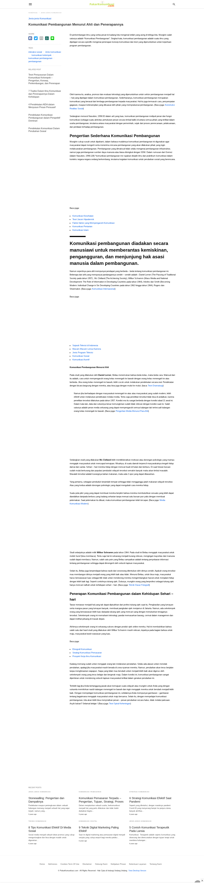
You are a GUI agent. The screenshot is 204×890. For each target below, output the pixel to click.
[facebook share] (30, 38)
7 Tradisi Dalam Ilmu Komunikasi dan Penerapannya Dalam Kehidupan (44, 94)
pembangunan (34, 61)
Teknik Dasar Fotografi (139, 585)
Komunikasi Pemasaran (90, 792)
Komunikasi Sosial (80, 356)
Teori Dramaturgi (155, 385)
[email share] (41, 38)
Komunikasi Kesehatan (82, 216)
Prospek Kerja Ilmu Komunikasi (86, 656)
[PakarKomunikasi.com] (102, 4)
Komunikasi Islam (80, 230)
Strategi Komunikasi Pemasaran (87, 652)
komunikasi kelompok (41, 55)
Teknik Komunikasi (37, 821)
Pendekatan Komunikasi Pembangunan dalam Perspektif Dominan (44, 118)
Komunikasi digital (88, 821)
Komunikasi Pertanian (82, 226)
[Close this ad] (202, 880)
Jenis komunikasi (53, 52)
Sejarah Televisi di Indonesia (85, 345)
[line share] (52, 38)
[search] (174, 4)
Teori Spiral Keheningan (119, 703)
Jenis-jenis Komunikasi (51, 12)
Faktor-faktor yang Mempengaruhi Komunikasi (93, 223)
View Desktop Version (137, 871)
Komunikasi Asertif (80, 359)
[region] (122, 70)
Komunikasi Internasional (103, 289)
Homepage (33, 12)
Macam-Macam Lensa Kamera (86, 349)
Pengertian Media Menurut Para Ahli (132, 411)
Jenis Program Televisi (82, 352)
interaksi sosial (35, 52)
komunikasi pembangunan (40, 58)
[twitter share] (36, 38)
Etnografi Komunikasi (82, 649)
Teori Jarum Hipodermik (83, 219)
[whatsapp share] (47, 38)
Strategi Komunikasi (139, 792)
